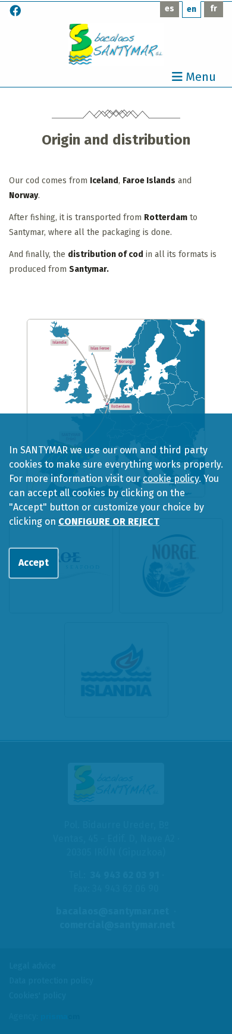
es (169, 9)
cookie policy (171, 478)
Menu (199, 77)
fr (213, 9)
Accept (33, 562)
